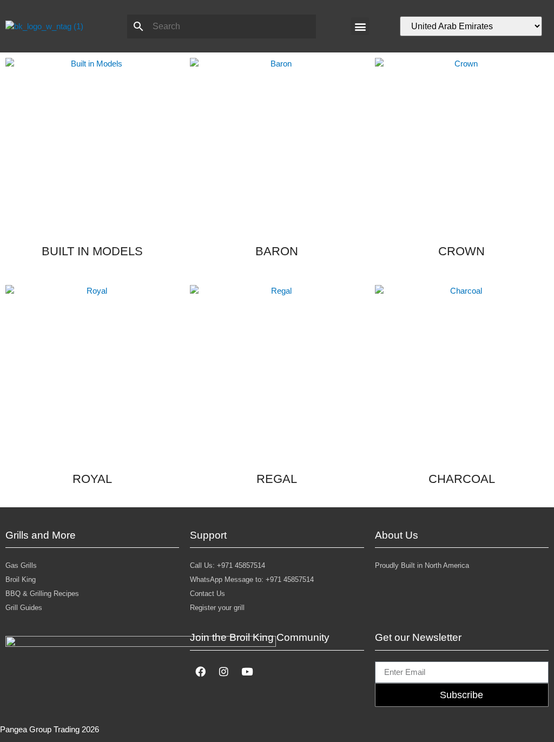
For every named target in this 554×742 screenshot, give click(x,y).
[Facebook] (200, 671)
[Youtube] (246, 671)
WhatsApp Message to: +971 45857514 (252, 579)
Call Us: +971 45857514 (227, 565)
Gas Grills (21, 565)
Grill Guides (23, 608)
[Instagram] (223, 671)
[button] (360, 26)
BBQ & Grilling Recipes (42, 593)
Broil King (20, 579)
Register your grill (217, 608)
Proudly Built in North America (422, 565)
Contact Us (207, 593)
